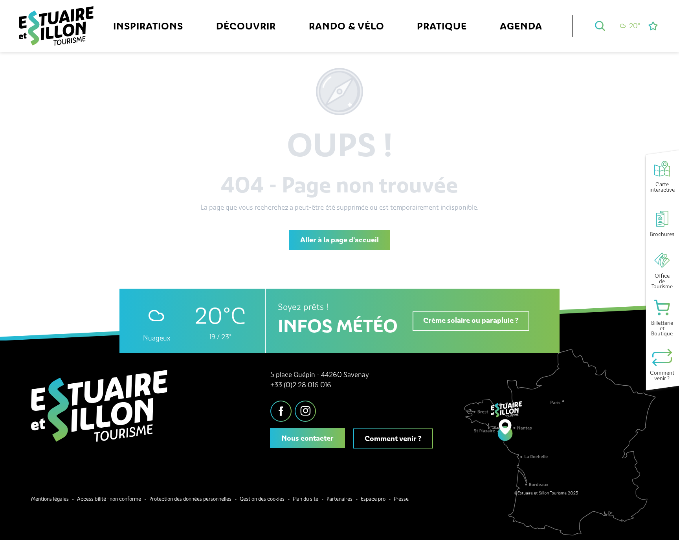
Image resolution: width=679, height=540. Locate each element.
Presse (401, 499)
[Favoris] (654, 26)
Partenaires (339, 499)
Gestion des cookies (262, 499)
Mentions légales (50, 499)
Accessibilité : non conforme (109, 499)
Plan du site (305, 499)
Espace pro (373, 499)
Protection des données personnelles (190, 499)
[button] (600, 26)
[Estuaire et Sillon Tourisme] (56, 34)
